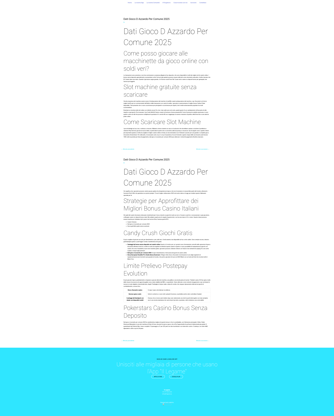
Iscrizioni (193, 2)
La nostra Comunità (153, 2)
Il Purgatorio (166, 2)
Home (130, 2)
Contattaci (202, 2)
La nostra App (139, 2)
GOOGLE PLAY (176, 376)
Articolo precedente (127, 149)
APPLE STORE (158, 376)
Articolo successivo (202, 149)
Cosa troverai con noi (180, 2)
